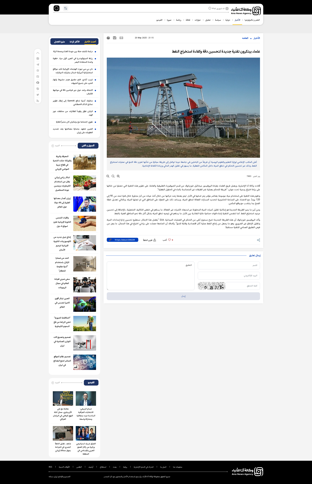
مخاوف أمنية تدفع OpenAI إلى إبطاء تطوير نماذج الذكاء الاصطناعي (73, 102)
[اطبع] (108, 37)
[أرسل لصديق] (121, 37)
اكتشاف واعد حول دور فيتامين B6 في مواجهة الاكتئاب (73, 92)
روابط (125, 467)
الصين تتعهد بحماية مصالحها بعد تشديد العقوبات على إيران (73, 130)
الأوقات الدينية (64, 467)
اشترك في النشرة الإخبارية (144, 467)
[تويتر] (38, 94)
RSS (50, 467)
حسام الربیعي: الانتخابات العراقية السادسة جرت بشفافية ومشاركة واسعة (86, 414)
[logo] (246, 11)
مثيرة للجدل (59, 42)
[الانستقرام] (38, 58)
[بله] (38, 88)
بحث (115, 467)
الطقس (79, 467)
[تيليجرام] (37, 64)
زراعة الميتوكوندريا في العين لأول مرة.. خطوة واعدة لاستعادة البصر (73, 60)
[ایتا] (38, 76)
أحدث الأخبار (90, 42)
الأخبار (257, 38)
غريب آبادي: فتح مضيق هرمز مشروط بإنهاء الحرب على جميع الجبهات (73, 81)
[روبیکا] (38, 82)
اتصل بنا (163, 467)
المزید (57, 145)
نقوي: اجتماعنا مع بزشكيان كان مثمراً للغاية (74, 122)
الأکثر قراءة (75, 42)
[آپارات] (38, 70)
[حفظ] (114, 37)
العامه (245, 38)
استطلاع (103, 467)
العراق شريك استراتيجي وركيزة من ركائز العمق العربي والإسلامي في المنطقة (86, 449)
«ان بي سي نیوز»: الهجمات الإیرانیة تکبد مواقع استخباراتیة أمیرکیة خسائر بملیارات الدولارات (73, 71)
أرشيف (90, 467)
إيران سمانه (53, 476)
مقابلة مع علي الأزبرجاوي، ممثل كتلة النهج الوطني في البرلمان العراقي (63, 414)
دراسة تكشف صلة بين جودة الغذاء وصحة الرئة (73, 51)
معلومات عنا (177, 467)
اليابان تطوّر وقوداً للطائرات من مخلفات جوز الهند (73, 113)
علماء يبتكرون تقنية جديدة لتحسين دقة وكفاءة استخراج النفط (216, 51)
